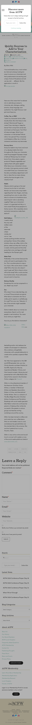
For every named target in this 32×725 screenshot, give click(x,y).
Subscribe (23, 23)
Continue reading (16, 28)
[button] (3, 10)
